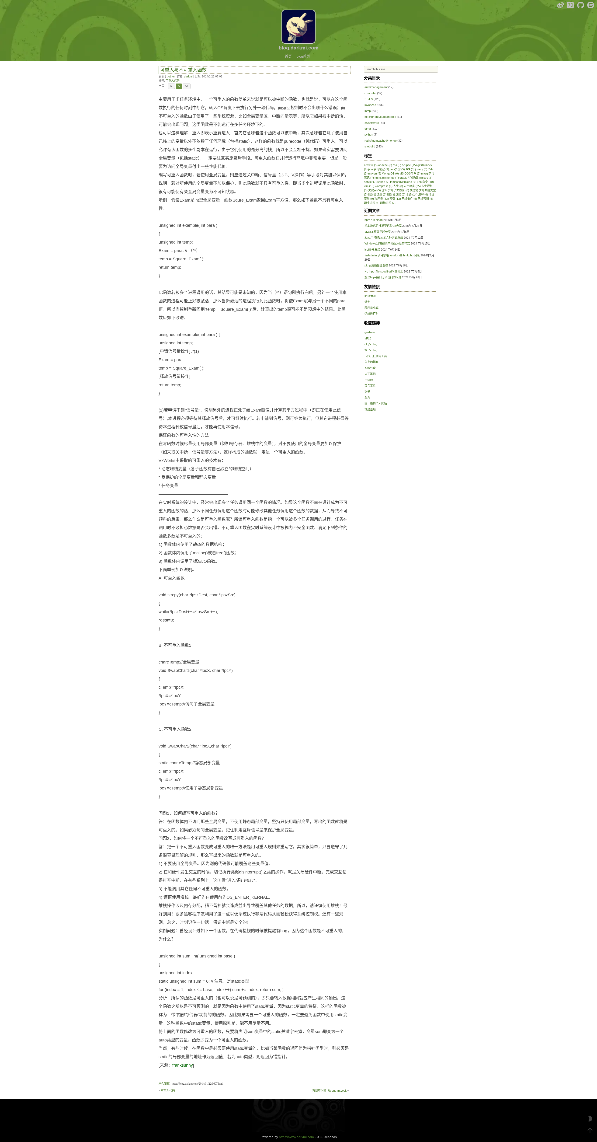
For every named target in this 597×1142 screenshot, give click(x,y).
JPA (410, 169)
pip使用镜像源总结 (376, 265)
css (397, 165)
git (421, 165)
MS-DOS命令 (409, 173)
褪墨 (367, 391)
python (368, 134)
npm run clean (373, 220)
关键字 (374, 190)
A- (171, 86)
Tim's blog (370, 350)
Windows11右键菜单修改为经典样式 (387, 243)
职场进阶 (388, 203)
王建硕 (368, 380)
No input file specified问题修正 (383, 271)
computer (370, 93)
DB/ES (368, 99)
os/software (371, 123)
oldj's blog (370, 344)
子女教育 (401, 190)
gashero (369, 332)
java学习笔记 (378, 169)
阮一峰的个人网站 (375, 403)
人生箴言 (412, 186)
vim (369, 186)
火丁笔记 (370, 374)
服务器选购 (396, 194)
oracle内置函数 (411, 177)
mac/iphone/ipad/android (380, 117)
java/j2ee (370, 105)
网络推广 (409, 198)
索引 (395, 198)
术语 (411, 194)
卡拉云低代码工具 (375, 356)
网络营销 (425, 198)
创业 (387, 190)
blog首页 (303, 56)
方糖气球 (370, 368)
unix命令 (425, 182)
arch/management (376, 87)
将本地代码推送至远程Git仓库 (383, 225)
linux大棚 (370, 296)
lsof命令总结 (372, 249)
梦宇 (367, 302)
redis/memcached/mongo (380, 140)
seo (427, 177)
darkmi (188, 76)
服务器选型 (377, 194)
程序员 (382, 198)
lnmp (367, 111)
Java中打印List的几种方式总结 (383, 237)
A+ (186, 86)
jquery (421, 169)
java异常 (397, 169)
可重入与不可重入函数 (183, 70)
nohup (392, 177)
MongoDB (390, 173)
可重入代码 (173, 80)
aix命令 (371, 165)
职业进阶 (371, 203)
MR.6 (367, 338)
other (171, 76)
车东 (367, 397)
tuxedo (409, 182)
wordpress (383, 186)
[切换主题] (590, 1118)
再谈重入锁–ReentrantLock (329, 1090)
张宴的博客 (371, 362)
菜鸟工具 (370, 386)
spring (383, 182)
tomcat (396, 182)
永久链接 (164, 1083)
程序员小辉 (371, 308)
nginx (380, 177)
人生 (398, 186)
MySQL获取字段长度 (377, 232)
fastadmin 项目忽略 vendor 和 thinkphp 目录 (392, 255)
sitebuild (369, 146)
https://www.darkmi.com (296, 1137)
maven (374, 173)
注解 (423, 194)
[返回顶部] (590, 1130)
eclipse (409, 165)
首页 (288, 56)
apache (385, 165)
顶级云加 (370, 409)
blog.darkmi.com (299, 47)
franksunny (182, 1065)
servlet (370, 182)
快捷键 (417, 190)
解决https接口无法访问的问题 (382, 277)
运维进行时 (371, 313)
